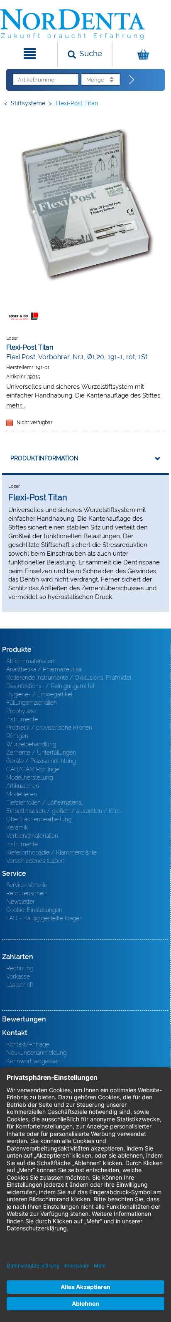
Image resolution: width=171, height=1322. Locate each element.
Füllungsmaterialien (31, 702)
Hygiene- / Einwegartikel (39, 694)
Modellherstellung (29, 777)
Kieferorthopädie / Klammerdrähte (51, 852)
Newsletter (20, 901)
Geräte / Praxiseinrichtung (41, 761)
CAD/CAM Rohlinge (32, 769)
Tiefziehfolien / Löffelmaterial (44, 802)
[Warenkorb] (140, 54)
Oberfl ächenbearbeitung (38, 819)
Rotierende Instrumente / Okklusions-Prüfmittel (68, 677)
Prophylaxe (21, 711)
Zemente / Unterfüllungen (41, 752)
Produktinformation (44, 458)
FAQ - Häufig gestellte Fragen (44, 918)
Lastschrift (19, 985)
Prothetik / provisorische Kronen (49, 727)
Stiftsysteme (28, 103)
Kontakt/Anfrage (27, 1044)
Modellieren (21, 794)
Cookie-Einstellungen (34, 910)
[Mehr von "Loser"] (22, 316)
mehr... (15, 405)
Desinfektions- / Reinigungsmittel (50, 686)
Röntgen (17, 736)
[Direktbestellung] (132, 80)
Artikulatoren (22, 786)
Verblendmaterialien (32, 835)
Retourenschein (27, 893)
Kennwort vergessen (33, 1061)
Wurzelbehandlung (31, 744)
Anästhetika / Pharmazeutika (43, 669)
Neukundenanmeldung (36, 1052)
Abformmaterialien (30, 661)
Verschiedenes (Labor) (35, 860)
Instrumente (22, 719)
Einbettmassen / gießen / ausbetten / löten (64, 811)
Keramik (17, 827)
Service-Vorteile (26, 885)
